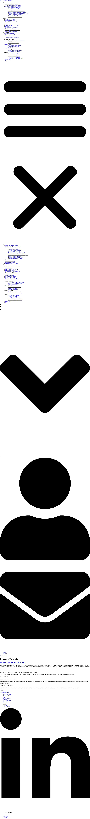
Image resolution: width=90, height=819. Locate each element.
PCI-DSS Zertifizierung (10, 36)
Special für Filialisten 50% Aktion (12, 25)
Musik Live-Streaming (10, 19)
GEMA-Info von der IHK (13, 43)
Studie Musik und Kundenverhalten (15, 57)
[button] (45, 153)
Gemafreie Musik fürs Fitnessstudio (15, 15)
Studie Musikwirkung (12, 54)
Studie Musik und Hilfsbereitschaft (15, 58)
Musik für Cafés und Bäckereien (14, 8)
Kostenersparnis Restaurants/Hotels (12, 30)
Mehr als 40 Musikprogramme (11, 4)
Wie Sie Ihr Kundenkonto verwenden (13, 5)
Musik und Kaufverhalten (13, 53)
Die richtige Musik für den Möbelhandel (16, 11)
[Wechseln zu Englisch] (5, 652)
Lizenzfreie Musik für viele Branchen (13, 6)
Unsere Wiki (7, 59)
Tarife (6, 24)
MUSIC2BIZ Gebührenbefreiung (15, 41)
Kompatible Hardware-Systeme (11, 21)
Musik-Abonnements (9, 33)
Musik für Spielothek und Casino (15, 17)
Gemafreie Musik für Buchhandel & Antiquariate (18, 13)
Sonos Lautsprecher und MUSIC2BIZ (12, 662)
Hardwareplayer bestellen (10, 34)
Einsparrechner (8, 26)
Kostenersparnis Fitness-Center (11, 27)
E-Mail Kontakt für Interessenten (15, 50)
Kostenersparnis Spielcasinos (11, 31)
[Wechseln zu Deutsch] (5, 653)
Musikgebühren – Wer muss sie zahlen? (16, 40)
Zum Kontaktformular (4, 692)
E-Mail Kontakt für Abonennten (14, 51)
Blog (6, 60)
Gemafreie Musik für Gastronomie (15, 14)
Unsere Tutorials (8, 44)
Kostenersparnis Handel (10, 28)
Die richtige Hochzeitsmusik (14, 9)
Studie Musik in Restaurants (14, 56)
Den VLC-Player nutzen (13, 47)
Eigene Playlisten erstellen (13, 46)
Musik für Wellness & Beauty (14, 7)
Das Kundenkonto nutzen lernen (14, 45)
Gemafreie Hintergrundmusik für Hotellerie (17, 12)
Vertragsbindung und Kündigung (12, 37)
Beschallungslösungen (10, 20)
